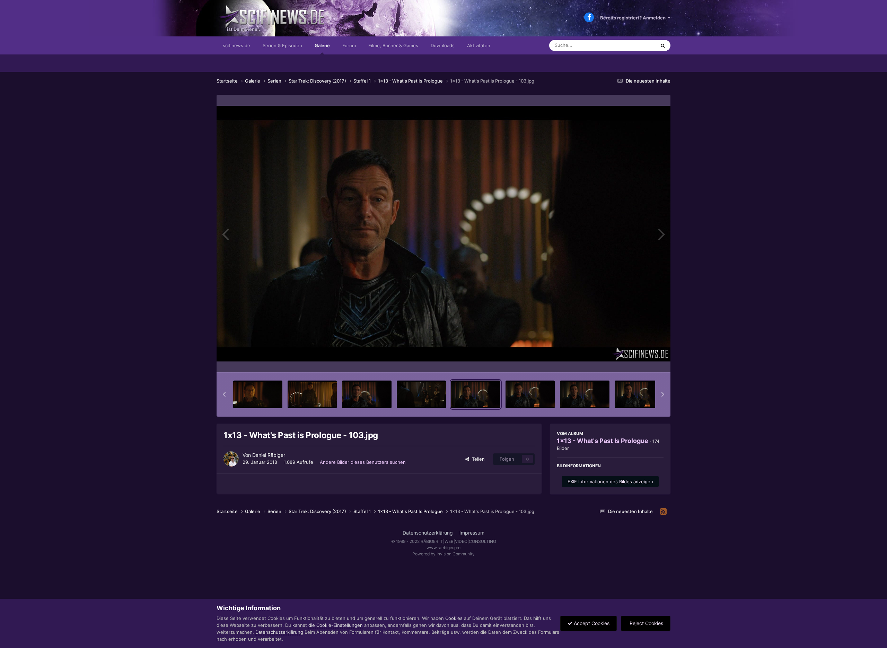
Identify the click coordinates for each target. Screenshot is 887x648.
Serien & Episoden (282, 45)
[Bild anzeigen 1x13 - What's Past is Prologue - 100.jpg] (312, 394)
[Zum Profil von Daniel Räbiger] (231, 459)
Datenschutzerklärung (428, 533)
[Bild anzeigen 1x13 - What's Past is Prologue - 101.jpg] (366, 394)
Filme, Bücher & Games (393, 45)
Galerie (322, 45)
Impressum (471, 533)
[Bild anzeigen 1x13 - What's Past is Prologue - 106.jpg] (639, 394)
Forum (349, 45)
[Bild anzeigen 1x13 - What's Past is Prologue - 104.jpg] (530, 394)
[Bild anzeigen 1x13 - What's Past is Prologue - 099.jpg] (257, 394)
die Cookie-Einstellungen (335, 625)
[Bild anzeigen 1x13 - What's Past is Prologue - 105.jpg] (584, 394)
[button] (224, 394)
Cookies (454, 618)
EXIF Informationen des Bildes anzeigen (610, 481)
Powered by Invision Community (443, 553)
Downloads (443, 45)
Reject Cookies (645, 623)
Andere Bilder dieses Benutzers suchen (363, 462)
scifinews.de (236, 45)
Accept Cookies (590, 623)
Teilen (477, 459)
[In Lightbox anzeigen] (443, 233)
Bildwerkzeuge (639, 360)
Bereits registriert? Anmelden (634, 17)
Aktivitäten (478, 45)
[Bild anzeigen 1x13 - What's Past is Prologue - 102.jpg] (421, 394)
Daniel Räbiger (268, 455)
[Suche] (662, 45)
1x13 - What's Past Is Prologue (602, 440)
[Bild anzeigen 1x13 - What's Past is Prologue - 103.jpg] (475, 394)
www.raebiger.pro (443, 547)
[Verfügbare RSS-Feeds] (663, 512)
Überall (639, 45)
